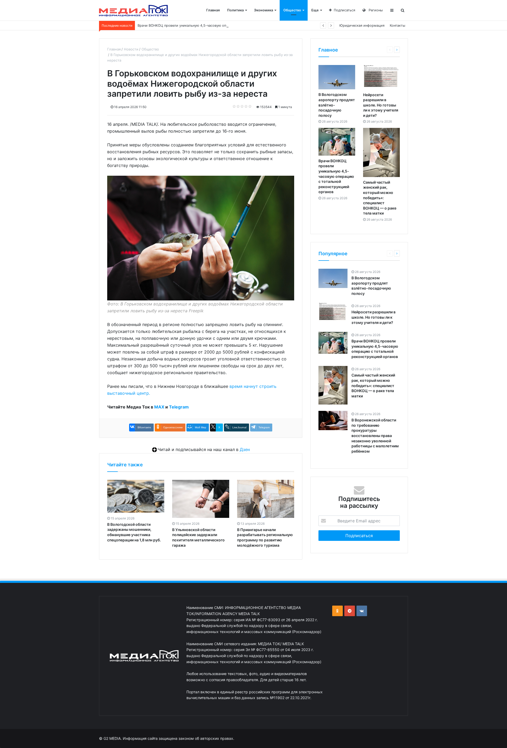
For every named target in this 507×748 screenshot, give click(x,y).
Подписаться (344, 10)
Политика (235, 10)
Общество (292, 10)
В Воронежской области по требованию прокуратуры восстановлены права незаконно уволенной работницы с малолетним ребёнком (375, 435)
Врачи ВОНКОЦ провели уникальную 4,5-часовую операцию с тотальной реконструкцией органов (220, 25)
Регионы (375, 10)
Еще (315, 10)
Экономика (263, 10)
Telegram (179, 407)
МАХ (159, 407)
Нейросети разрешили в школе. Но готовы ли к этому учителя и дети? (380, 105)
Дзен (245, 449)
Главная (213, 10)
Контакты (397, 25)
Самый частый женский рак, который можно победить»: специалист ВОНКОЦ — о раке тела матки (379, 198)
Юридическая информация (361, 25)
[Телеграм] (349, 611)
